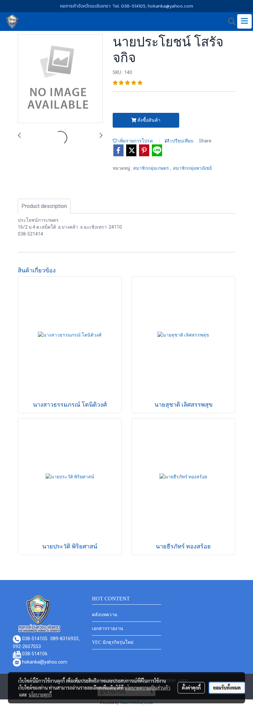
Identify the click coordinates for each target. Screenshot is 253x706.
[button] (229, 21)
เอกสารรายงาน (107, 628)
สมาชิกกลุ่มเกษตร (151, 168)
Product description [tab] (44, 206)
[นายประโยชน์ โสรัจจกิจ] (60, 79)
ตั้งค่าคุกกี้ (191, 688)
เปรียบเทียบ (181, 140)
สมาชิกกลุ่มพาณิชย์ (192, 168)
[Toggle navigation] (244, 21)
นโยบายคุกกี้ (40, 694)
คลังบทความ (104, 614)
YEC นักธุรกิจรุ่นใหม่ (112, 642)
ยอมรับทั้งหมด (227, 688)
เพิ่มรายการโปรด (135, 140)
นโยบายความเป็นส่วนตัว (147, 688)
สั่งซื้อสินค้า (148, 120)
